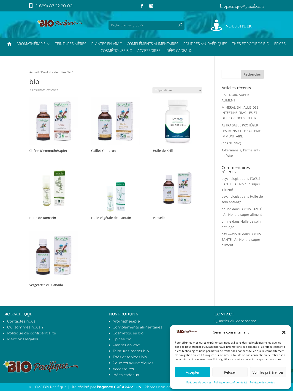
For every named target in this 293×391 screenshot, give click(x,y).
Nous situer (238, 26)
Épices (280, 44)
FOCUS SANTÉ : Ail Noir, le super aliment (241, 184)
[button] (284, 332)
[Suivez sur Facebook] (142, 6)
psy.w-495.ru (231, 234)
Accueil (34, 72)
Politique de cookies (199, 382)
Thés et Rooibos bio (250, 44)
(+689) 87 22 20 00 (54, 5)
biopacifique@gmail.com (242, 6)
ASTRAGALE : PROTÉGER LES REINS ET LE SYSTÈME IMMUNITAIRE (241, 130)
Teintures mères (70, 44)
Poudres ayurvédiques (205, 44)
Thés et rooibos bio (130, 357)
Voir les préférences (268, 372)
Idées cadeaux (126, 375)
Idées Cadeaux (178, 51)
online (226, 209)
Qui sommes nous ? (25, 327)
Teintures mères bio (131, 351)
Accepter (192, 372)
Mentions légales (22, 339)
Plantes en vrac (106, 44)
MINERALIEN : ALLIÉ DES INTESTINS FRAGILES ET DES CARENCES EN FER (240, 112)
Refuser (230, 372)
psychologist (231, 178)
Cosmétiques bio (116, 51)
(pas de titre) (231, 143)
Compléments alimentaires (152, 44)
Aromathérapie (31, 44)
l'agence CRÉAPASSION (119, 387)
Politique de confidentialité (230, 382)
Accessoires (148, 51)
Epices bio (122, 339)
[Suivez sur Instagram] (151, 6)
